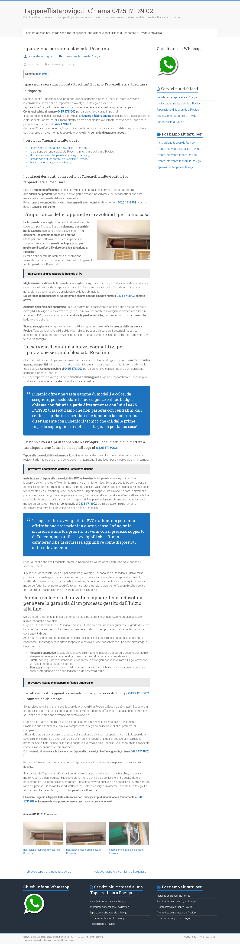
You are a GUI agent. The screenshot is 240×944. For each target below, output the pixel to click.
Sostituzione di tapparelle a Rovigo (51, 162)
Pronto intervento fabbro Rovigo (177, 155)
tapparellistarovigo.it (40, 56)
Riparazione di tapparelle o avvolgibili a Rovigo (58, 148)
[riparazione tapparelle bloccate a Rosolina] (43, 833)
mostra (43, 73)
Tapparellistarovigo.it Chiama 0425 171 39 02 (88, 10)
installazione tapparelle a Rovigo (177, 97)
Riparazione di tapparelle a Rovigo (178, 109)
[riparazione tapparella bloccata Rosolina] (86, 833)
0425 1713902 (66, 111)
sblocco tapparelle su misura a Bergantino (122, 871)
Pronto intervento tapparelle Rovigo (179, 161)
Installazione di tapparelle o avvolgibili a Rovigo (59, 159)
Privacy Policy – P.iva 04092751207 (200, 937)
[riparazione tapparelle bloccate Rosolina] (128, 833)
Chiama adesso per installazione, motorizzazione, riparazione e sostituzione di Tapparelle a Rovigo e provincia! (94, 33)
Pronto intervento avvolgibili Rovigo (178, 148)
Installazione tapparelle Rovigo (176, 142)
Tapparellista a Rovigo (170, 122)
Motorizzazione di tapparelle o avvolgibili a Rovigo (60, 155)
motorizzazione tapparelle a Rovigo (179, 103)
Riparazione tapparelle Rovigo (81, 56)
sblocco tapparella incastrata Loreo (47, 871)
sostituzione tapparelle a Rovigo (177, 115)
